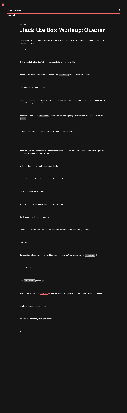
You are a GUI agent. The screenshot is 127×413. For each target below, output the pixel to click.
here (46, 229)
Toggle (4, 4)
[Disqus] (63, 381)
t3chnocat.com (14, 10)
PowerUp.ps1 (45, 293)
